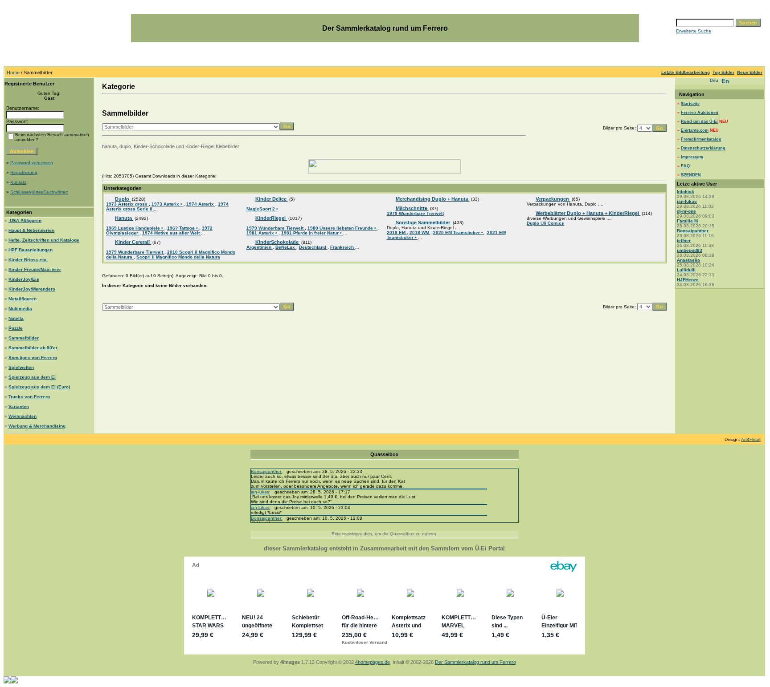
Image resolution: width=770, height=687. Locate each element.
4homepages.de (372, 662)
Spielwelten (21, 367)
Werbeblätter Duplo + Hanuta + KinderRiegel (588, 213)
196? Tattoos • (183, 228)
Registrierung (23, 172)
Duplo (123, 199)
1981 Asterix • (262, 232)
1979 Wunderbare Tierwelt (135, 252)
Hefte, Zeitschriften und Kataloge (43, 240)
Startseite (690, 103)
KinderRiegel (271, 218)
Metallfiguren (22, 298)
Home (13, 72)
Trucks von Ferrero (29, 396)
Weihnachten (22, 416)
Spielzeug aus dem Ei (32, 377)
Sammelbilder (23, 337)
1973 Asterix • (168, 204)
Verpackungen (553, 199)
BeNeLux (285, 247)
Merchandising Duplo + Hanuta (433, 199)
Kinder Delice (271, 199)
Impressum (692, 157)
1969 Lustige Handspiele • (135, 228)
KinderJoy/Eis (23, 279)
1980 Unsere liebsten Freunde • (342, 228)
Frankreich (342, 247)
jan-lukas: (260, 491)
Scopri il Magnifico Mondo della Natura (178, 257)
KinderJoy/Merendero (31, 289)
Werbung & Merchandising (37, 426)
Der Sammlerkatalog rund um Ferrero (475, 662)
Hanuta (124, 218)
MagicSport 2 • (262, 208)
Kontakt (18, 182)
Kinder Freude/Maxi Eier (34, 269)
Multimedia (20, 308)
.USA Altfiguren (24, 220)
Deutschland (313, 247)
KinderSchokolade (277, 242)
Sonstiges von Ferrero (32, 357)
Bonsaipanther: (267, 471)
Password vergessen (31, 162)
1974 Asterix (200, 204)
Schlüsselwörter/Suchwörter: (39, 192)
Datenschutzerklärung (703, 148)
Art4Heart (751, 439)
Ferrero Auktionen (699, 112)
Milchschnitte (412, 208)
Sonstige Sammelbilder (423, 222)
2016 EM (397, 232)
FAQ (685, 166)
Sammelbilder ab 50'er (32, 347)
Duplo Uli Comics (545, 223)
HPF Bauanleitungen (30, 249)
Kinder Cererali (133, 242)
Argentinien (259, 247)
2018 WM (420, 232)
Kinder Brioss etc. (28, 259)
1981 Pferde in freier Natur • (312, 232)
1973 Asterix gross (127, 204)
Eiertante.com (695, 130)
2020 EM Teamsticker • (458, 232)
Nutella (16, 318)
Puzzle (15, 328)
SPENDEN (691, 175)
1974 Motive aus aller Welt (171, 232)
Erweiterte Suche (693, 30)
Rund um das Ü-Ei (699, 121)
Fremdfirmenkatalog (701, 139)
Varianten (18, 406)
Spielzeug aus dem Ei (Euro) (39, 386)
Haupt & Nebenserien (31, 230)
